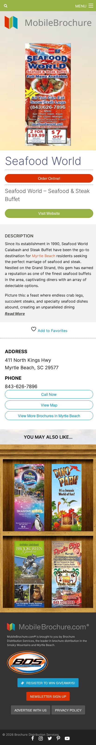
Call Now (49, 394)
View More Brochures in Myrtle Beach (49, 415)
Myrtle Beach (43, 255)
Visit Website (49, 213)
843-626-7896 (21, 386)
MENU (80, 6)
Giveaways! (50, 682)
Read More (15, 313)
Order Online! (49, 178)
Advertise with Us (30, 710)
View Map (49, 405)
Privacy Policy (68, 710)
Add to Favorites (52, 330)
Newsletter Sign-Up (48, 696)
